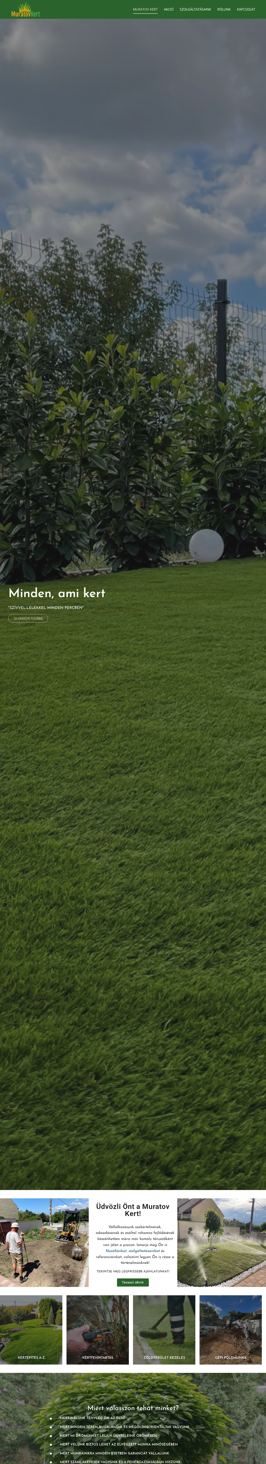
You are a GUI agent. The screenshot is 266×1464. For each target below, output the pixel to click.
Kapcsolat (246, 9)
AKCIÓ (169, 9)
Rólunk (224, 9)
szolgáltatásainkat (144, 1251)
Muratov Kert (145, 9)
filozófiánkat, (116, 1251)
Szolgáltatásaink (195, 9)
